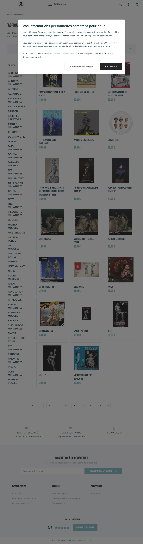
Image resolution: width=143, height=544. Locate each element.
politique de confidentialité (61, 53)
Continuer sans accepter (81, 66)
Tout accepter (111, 66)
